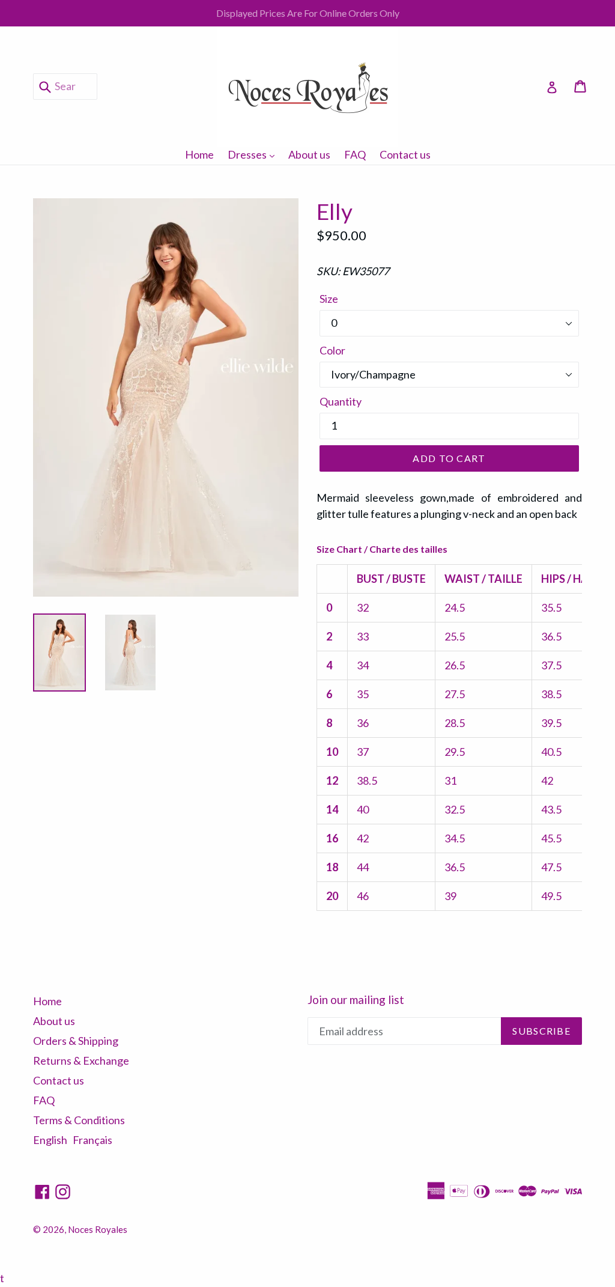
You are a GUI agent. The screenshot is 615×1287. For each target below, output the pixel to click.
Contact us (405, 154)
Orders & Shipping (75, 1040)
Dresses (254, 154)
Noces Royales (97, 1229)
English (50, 1139)
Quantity (341, 401)
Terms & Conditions (79, 1120)
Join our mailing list (356, 999)
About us (309, 154)
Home (199, 154)
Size (329, 298)
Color (332, 350)
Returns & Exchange (81, 1060)
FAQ (355, 154)
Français (92, 1139)
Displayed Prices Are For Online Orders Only (307, 13)
